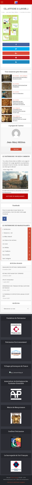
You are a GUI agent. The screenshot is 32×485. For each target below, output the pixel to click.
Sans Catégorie (23, 76)
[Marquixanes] (16, 2)
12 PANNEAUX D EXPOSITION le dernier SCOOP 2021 (19, 111)
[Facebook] (4, 219)
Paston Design (14, 477)
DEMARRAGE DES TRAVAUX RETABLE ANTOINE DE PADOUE (19, 103)
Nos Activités (16, 76)
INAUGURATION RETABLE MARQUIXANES (20, 78)
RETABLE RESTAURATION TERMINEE (20, 86)
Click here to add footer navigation (16, 482)
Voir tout (16, 149)
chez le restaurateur (18, 93)
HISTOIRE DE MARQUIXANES (15, 196)
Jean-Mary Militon (13, 12)
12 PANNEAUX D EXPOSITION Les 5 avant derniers (19, 119)
